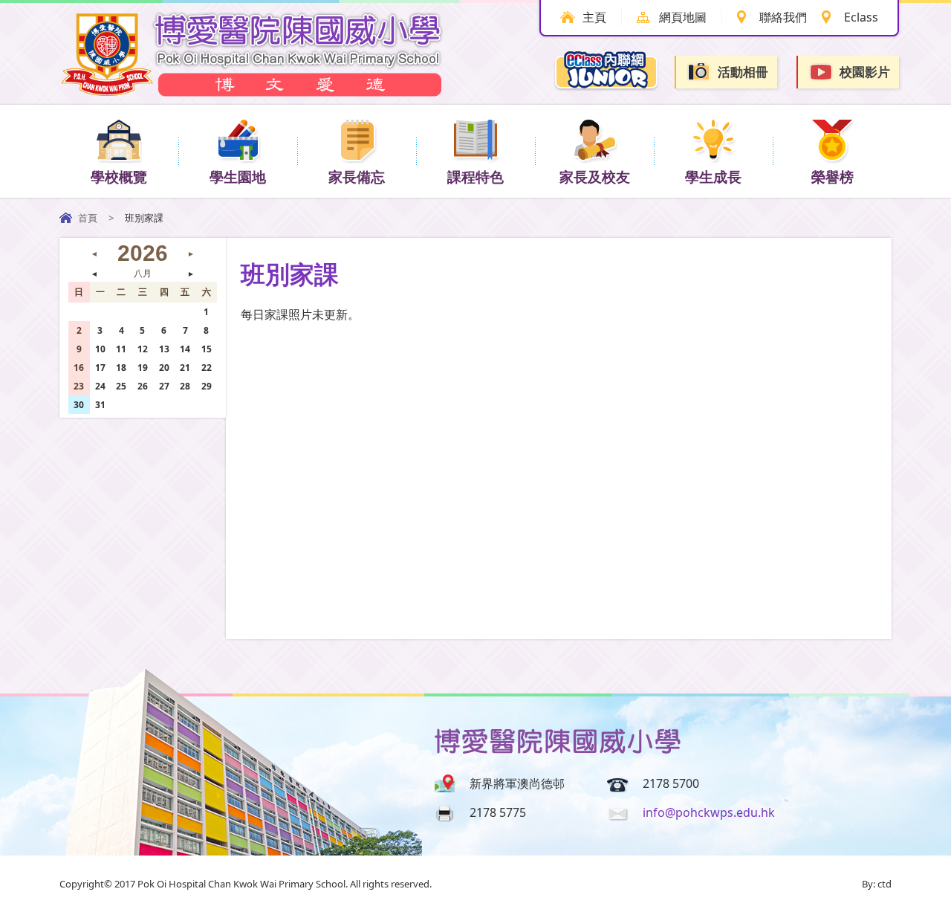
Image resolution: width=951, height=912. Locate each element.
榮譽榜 (832, 177)
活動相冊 (743, 71)
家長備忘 (356, 177)
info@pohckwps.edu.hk (709, 812)
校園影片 (865, 71)
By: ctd (877, 883)
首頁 (87, 217)
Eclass (861, 17)
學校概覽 (119, 177)
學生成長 (713, 177)
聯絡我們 (783, 17)
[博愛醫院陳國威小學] (252, 92)
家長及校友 (594, 177)
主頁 (594, 17)
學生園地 (238, 177)
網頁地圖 (683, 17)
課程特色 (475, 177)
